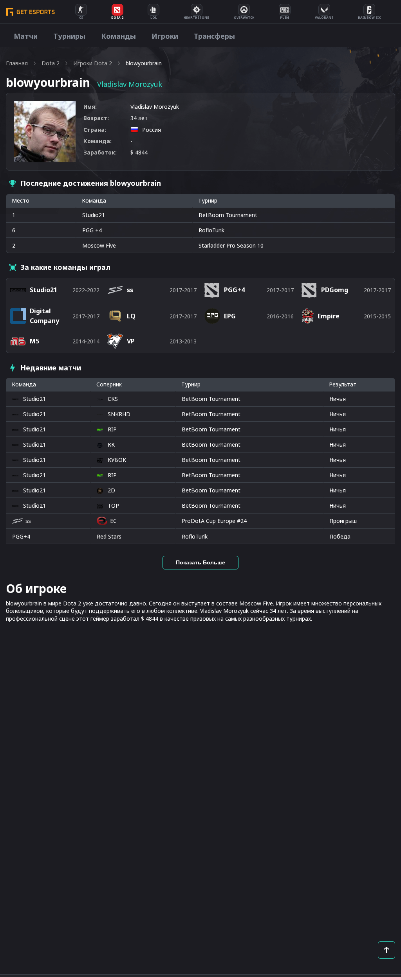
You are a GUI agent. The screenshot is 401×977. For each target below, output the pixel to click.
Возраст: (96, 118)
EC (113, 520)
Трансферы (214, 36)
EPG (230, 316)
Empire (329, 316)
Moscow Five (99, 245)
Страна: (94, 129)
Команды (118, 36)
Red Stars (109, 536)
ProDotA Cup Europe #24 (214, 520)
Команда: (97, 141)
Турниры (69, 36)
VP (131, 341)
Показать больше (200, 562)
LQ (131, 316)
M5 (34, 341)
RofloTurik (195, 536)
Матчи (26, 36)
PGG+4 (21, 536)
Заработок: (100, 152)
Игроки (165, 36)
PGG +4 (92, 230)
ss (28, 520)
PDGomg (334, 290)
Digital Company (44, 316)
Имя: (90, 106)
